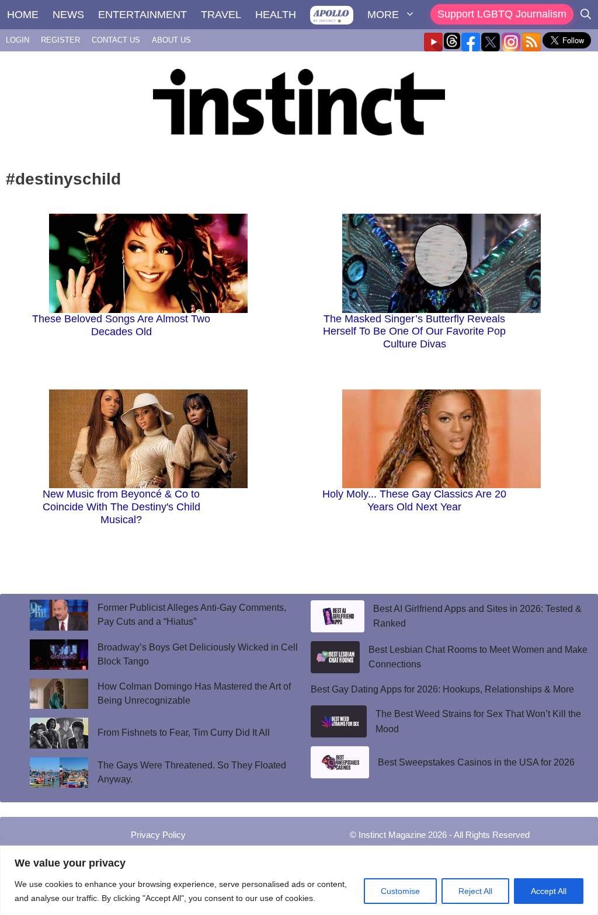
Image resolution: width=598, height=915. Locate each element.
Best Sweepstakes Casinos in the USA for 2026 (476, 762)
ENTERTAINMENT (142, 14)
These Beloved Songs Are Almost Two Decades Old (121, 325)
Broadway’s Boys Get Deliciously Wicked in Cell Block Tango (198, 654)
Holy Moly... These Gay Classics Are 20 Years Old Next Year (414, 500)
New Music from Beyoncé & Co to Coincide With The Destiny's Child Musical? (121, 506)
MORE (383, 14)
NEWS (68, 14)
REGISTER (60, 40)
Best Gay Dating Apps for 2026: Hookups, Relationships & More (442, 689)
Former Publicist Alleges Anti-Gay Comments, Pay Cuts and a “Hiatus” (192, 615)
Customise (400, 891)
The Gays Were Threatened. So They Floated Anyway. (192, 772)
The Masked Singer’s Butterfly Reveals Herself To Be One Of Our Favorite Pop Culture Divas (414, 331)
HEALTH (275, 14)
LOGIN (17, 40)
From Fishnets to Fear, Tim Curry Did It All (185, 732)
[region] (299, 880)
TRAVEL (221, 14)
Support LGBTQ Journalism (501, 14)
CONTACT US (116, 40)
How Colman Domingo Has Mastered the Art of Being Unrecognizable (194, 693)
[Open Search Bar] (585, 14)
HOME (23, 14)
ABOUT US (171, 40)
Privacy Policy (158, 835)
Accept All (548, 891)
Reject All (475, 891)
